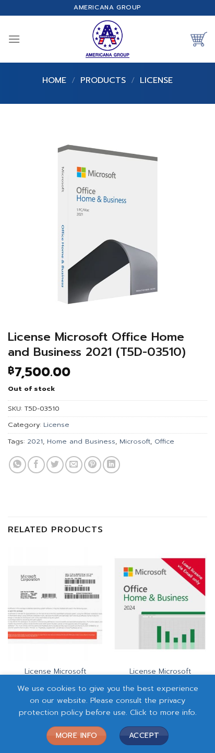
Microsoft (135, 441)
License (156, 80)
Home (54, 80)
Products (103, 80)
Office (164, 441)
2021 (35, 441)
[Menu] (14, 39)
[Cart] (198, 39)
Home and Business (81, 441)
